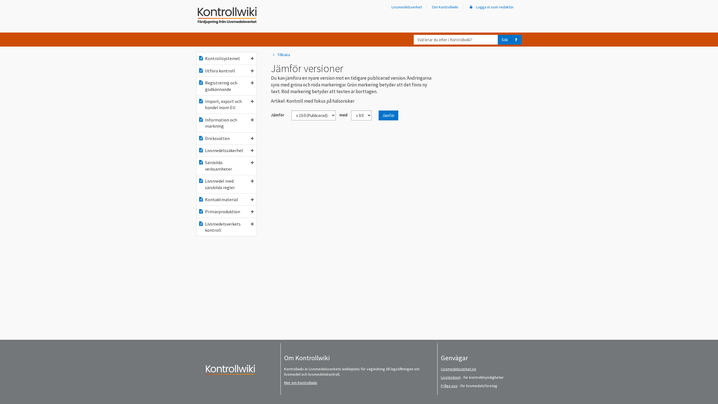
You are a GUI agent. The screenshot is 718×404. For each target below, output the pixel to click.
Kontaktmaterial (221, 199)
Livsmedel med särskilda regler (220, 184)
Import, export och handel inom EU (223, 104)
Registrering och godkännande (221, 86)
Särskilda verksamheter (218, 165)
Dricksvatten (217, 138)
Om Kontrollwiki (445, 7)
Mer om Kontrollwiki (300, 382)
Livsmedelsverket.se (458, 368)
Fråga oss (449, 385)
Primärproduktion (222, 211)
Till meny (13, 9)
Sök (504, 39)
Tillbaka (283, 54)
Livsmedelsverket (407, 7)
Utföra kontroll (220, 71)
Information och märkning (221, 123)
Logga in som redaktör (494, 7)
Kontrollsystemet (222, 58)
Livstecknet (451, 377)
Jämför (388, 115)
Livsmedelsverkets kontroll (223, 227)
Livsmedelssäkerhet (224, 150)
